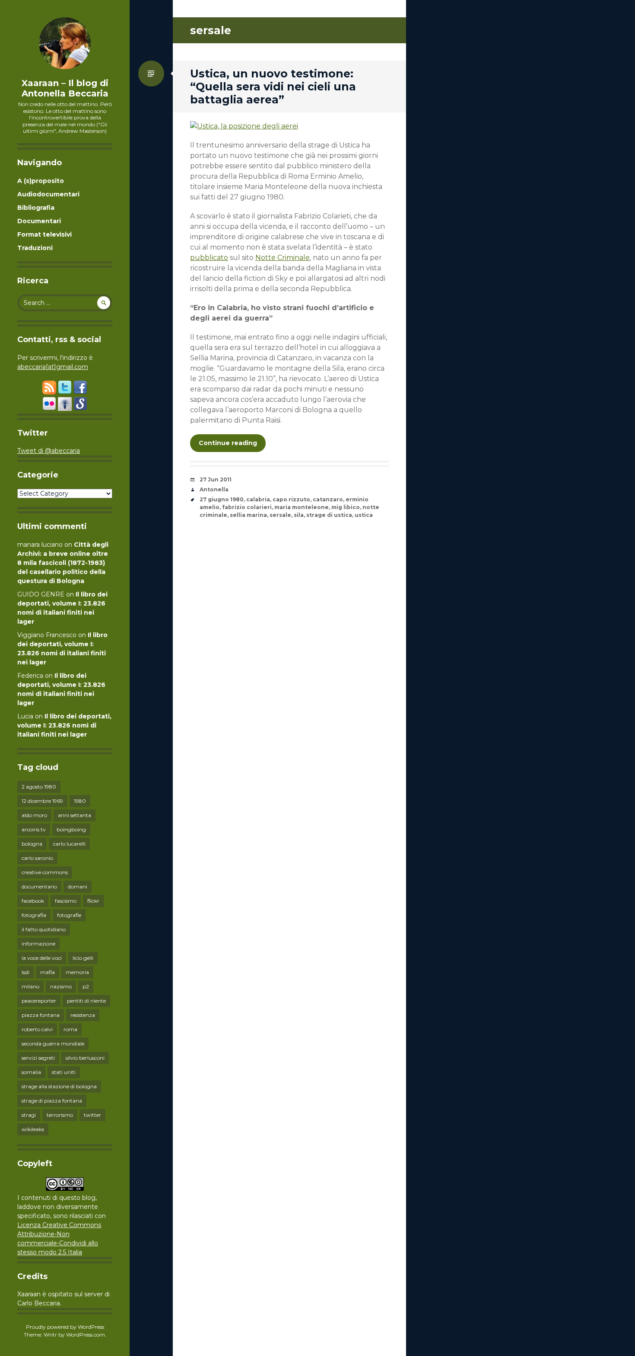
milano (30, 986)
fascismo (65, 901)
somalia (31, 1072)
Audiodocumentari (48, 194)
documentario (39, 886)
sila (299, 515)
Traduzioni (35, 248)
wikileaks (33, 1129)
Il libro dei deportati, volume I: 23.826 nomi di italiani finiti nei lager (64, 725)
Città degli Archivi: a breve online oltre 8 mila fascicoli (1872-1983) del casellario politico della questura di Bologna (62, 563)
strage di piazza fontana (52, 1100)
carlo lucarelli (69, 843)
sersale (280, 515)
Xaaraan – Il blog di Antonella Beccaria (65, 88)
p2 (86, 986)
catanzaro (328, 499)
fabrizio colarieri (247, 507)
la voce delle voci (42, 958)
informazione (38, 943)
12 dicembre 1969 (42, 801)
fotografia (34, 915)
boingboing (71, 829)
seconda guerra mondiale (53, 1043)
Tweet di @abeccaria (48, 451)
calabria (258, 499)
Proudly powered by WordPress (65, 1327)
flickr (93, 901)
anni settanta (74, 815)
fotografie (69, 915)
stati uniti (64, 1072)
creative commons (45, 872)
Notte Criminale (282, 257)
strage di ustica (329, 515)
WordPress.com (85, 1334)
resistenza (82, 1015)
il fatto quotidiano (44, 929)
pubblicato (209, 257)
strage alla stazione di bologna (59, 1086)
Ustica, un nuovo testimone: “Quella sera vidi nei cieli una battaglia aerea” (273, 86)
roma (70, 1029)
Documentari (39, 221)
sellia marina (248, 515)
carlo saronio (37, 858)
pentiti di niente (86, 1000)
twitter (92, 1115)
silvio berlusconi (85, 1058)
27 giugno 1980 (222, 499)
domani (77, 886)
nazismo (61, 986)
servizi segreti (38, 1058)
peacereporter (39, 1000)
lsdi (25, 972)
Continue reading (228, 443)
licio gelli (83, 958)
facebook (33, 901)
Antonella (214, 489)
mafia (47, 972)
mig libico (345, 507)
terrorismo (60, 1115)
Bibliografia (35, 208)
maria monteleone (301, 507)
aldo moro (34, 815)
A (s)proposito (40, 181)
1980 (80, 801)
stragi (29, 1115)
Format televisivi (44, 234)
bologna (32, 843)
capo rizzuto (291, 499)
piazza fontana (41, 1015)
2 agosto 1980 (39, 786)
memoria (77, 972)
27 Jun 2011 (216, 479)
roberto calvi (37, 1029)
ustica (364, 515)
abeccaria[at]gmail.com (52, 367)
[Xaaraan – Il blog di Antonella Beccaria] (64, 43)
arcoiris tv (34, 829)
